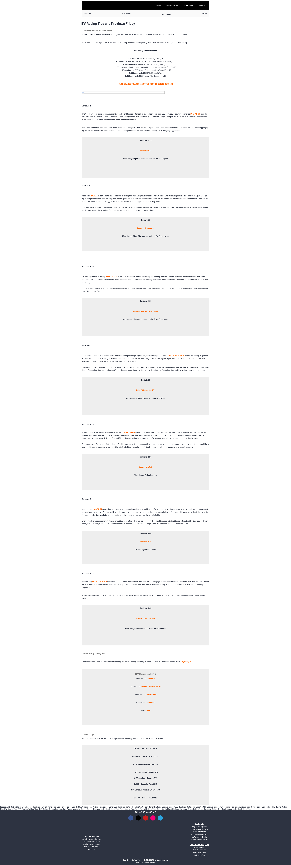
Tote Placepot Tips (199, 852)
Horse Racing (172, 5)
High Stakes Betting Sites (199, 834)
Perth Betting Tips (127, 809)
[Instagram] (153, 818)
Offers (201, 5)
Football (188, 5)
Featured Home (223, 807)
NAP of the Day (199, 855)
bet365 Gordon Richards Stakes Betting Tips (154, 807)
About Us (91, 849)
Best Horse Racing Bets (66, 807)
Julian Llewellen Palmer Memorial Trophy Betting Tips (75, 809)
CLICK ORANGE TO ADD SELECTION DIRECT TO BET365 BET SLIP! (145, 84)
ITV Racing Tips (10, 809)
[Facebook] (130, 818)
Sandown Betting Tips (212, 809)
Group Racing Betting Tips (261, 807)
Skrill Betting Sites (199, 832)
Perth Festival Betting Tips (145, 809)
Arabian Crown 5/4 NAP (145, 618)
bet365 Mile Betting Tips (207, 807)
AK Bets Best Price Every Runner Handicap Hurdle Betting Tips (31, 807)
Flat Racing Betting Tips (240, 807)
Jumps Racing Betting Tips (108, 809)
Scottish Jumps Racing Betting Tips (236, 809)
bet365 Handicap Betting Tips (184, 807)
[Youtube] (145, 818)
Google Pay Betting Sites (199, 829)
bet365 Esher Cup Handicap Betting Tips (119, 807)
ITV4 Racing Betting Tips (28, 809)
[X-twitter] (138, 818)
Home (158, 5)
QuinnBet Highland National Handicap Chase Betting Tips (180, 809)
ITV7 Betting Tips (45, 809)
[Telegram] (160, 818)
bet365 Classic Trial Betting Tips (89, 807)
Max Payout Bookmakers (199, 837)
